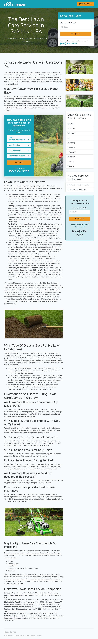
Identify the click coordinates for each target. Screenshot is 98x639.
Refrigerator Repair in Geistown (79, 185)
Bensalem (71, 129)
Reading (71, 161)
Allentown (71, 124)
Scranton (71, 166)
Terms (27, 635)
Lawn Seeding (14, 145)
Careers (13, 632)
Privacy (33, 635)
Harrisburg (71, 143)
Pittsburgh (71, 157)
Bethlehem (72, 133)
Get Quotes (75, 34)
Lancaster (71, 147)
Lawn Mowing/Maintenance (17, 138)
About (6, 632)
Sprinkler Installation (17, 156)
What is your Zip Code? (68, 23)
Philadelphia (72, 152)
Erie (69, 138)
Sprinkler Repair (15, 150)
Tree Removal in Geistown (77, 189)
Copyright (39, 635)
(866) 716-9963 (85, 4)
